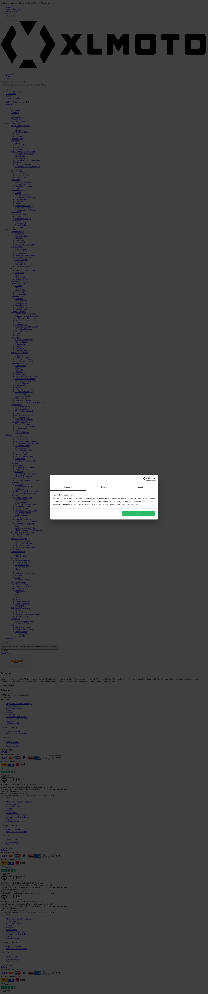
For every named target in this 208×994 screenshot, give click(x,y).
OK (138, 514)
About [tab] (140, 487)
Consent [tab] (68, 487)
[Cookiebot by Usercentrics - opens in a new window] (145, 479)
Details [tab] (104, 487)
